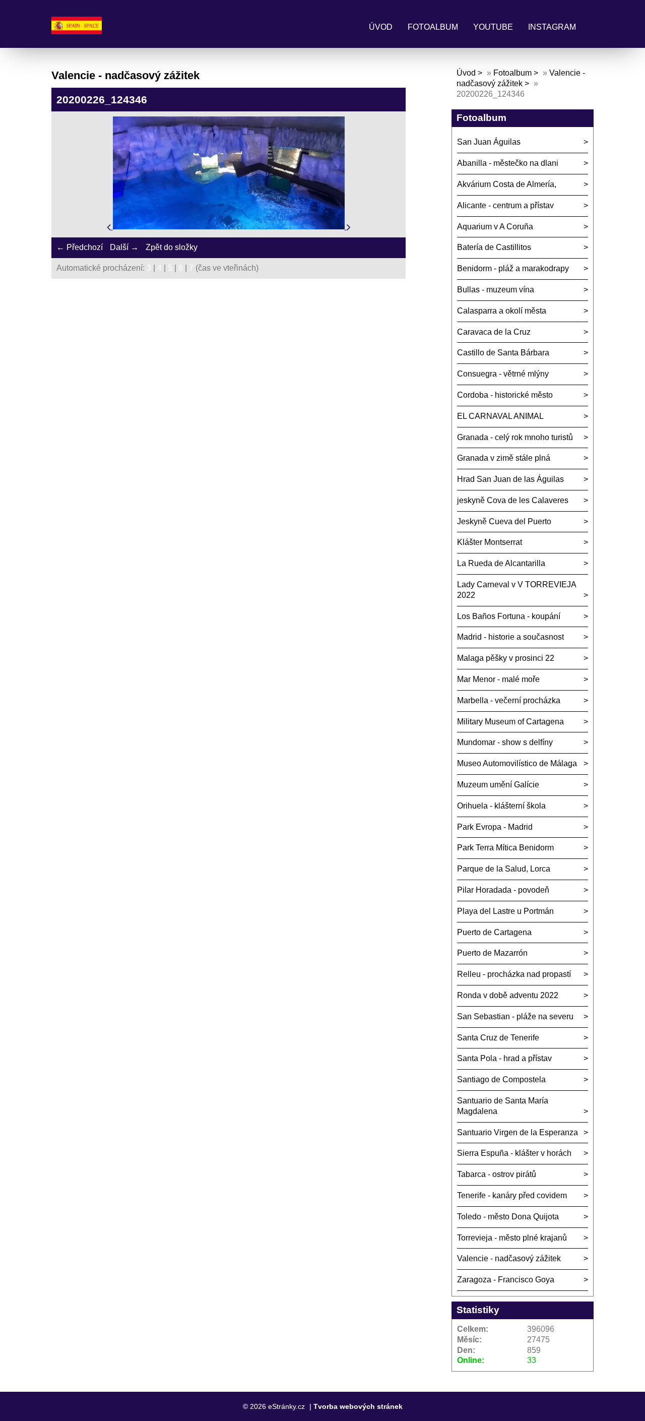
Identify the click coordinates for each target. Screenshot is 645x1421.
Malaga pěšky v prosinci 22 (505, 658)
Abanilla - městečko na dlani (507, 163)
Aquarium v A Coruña (495, 226)
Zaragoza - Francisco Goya (505, 1279)
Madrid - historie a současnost (510, 637)
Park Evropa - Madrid (495, 827)
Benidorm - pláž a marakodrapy (513, 268)
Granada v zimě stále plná (503, 458)
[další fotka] (349, 226)
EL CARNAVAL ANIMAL (500, 416)
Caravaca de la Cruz (494, 332)
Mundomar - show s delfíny (505, 742)
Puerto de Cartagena (494, 932)
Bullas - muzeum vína (495, 289)
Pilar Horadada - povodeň (503, 890)
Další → (124, 247)
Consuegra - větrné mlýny (503, 373)
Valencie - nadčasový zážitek (509, 1258)
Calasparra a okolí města (501, 310)
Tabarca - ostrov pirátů (496, 1174)
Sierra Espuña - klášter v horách (514, 1153)
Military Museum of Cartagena (510, 721)
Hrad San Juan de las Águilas (510, 479)
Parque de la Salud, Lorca (503, 868)
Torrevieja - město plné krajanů (512, 1237)
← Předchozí (79, 247)
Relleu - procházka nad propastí (514, 974)
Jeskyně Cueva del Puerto (504, 521)
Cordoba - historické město (505, 395)
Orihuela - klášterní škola (501, 805)
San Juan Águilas (489, 142)
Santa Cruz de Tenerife (498, 1037)
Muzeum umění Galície (498, 784)
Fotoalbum (433, 27)
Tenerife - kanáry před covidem (512, 1195)
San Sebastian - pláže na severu (515, 1016)
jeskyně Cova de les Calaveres (512, 500)
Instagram (552, 27)
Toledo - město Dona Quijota (508, 1216)
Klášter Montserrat (489, 542)
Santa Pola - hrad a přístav (504, 1058)
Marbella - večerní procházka (508, 700)
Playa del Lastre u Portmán (505, 911)
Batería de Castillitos (494, 247)
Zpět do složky (172, 247)
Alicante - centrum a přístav (505, 205)
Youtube (493, 27)
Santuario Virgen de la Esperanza (517, 1132)
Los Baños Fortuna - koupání (508, 616)
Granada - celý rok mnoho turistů (515, 437)
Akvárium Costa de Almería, (506, 184)
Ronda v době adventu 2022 (507, 995)
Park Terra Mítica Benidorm (505, 847)
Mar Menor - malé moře (498, 679)
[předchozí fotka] (110, 226)
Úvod (381, 27)
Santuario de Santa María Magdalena (502, 1106)
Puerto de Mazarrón (492, 953)
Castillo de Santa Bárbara (503, 352)
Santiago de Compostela (501, 1079)
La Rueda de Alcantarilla (501, 563)
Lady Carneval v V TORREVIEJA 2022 (516, 589)
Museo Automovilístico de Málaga (517, 763)
